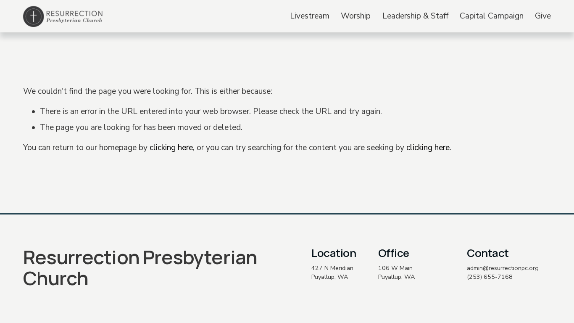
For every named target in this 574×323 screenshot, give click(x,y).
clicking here (171, 147)
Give (543, 16)
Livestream (309, 16)
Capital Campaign (492, 16)
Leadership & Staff (415, 16)
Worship (356, 16)
